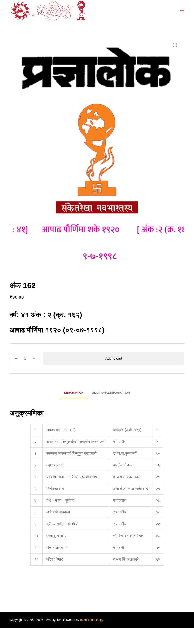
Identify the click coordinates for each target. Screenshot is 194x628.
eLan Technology (91, 620)
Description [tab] (74, 392)
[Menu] (182, 11)
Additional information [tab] (111, 392)
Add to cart (113, 358)
